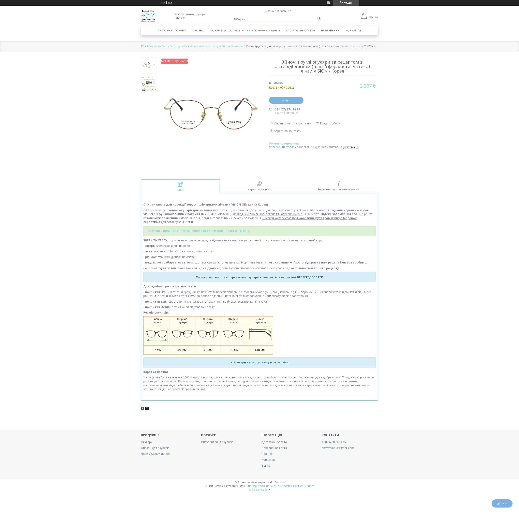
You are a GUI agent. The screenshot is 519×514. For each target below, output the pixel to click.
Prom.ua (280, 482)
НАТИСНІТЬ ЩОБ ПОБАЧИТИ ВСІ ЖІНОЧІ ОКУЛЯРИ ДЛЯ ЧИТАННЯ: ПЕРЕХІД (198, 231)
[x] (147, 409)
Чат (505, 503)
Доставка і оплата (274, 442)
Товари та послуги (225, 30)
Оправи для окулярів (155, 448)
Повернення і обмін (275, 448)
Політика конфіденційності (298, 486)
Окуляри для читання (228, 46)
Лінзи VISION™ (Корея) (156, 454)
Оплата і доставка (300, 30)
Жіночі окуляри (200, 46)
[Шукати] (319, 18)
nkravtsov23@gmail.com (338, 448)
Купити (286, 100)
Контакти (353, 30)
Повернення (330, 30)
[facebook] (142, 409)
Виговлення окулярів (263, 30)
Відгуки (266, 465)
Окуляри (181, 46)
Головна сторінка (172, 30)
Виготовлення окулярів (217, 442)
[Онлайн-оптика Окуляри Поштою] (148, 16)
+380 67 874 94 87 (334, 442)
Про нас (198, 30)
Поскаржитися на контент (263, 486)
